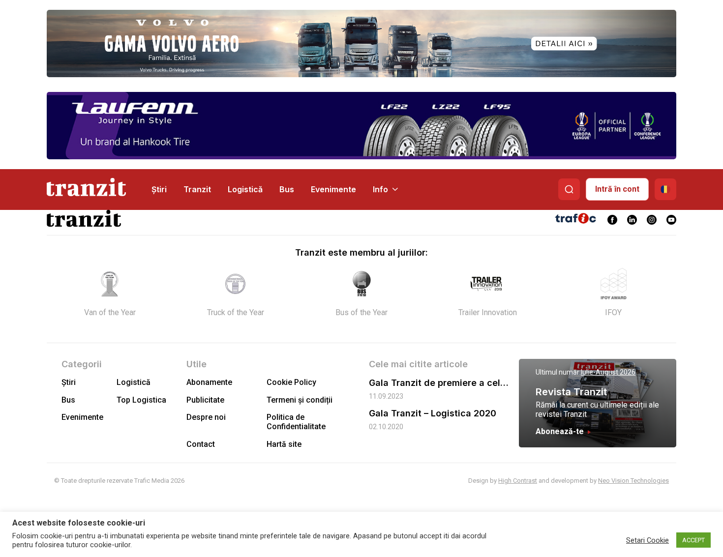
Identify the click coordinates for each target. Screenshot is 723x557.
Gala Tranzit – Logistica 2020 (432, 413)
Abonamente (209, 382)
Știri (159, 189)
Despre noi (206, 417)
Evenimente (333, 189)
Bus (286, 189)
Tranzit (197, 189)
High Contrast (517, 480)
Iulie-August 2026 (608, 372)
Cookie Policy (291, 382)
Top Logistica (141, 400)
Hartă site (284, 444)
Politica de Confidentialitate (296, 421)
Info (380, 189)
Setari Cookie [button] (647, 540)
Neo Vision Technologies (633, 480)
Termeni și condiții (299, 400)
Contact (200, 444)
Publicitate (205, 400)
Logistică (245, 189)
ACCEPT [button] (693, 540)
